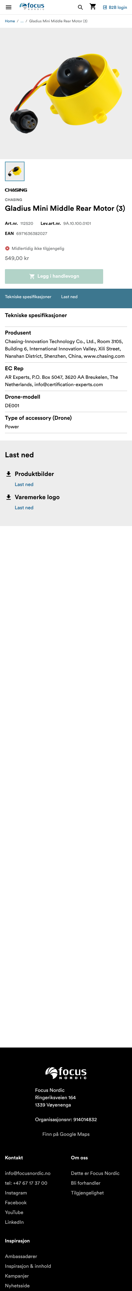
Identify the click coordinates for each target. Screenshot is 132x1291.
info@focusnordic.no (27, 1173)
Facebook (16, 1203)
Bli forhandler (85, 1183)
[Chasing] (16, 190)
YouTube (14, 1212)
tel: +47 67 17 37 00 (26, 1183)
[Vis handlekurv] (92, 7)
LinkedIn (14, 1222)
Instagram (16, 1193)
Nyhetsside (17, 1286)
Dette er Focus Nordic (95, 1173)
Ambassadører (21, 1256)
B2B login (118, 7)
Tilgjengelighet (87, 1193)
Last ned (24, 484)
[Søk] (80, 7)
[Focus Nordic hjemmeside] (32, 7)
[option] (15, 171)
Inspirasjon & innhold (28, 1266)
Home (10, 21)
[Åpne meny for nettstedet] (12, 7)
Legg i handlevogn (58, 276)
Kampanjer (17, 1276)
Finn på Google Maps (66, 1134)
